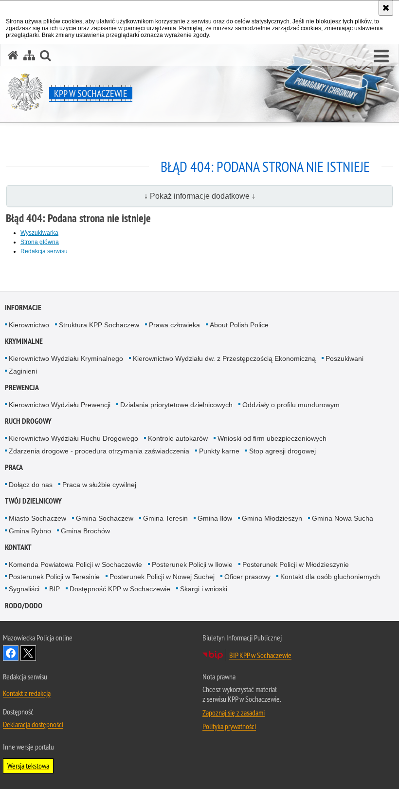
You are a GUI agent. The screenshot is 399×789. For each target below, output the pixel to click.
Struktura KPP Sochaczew (99, 325)
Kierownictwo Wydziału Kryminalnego (66, 358)
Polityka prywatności (229, 726)
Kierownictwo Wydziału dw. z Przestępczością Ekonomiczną (224, 358)
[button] (381, 56)
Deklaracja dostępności (33, 724)
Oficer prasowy (247, 577)
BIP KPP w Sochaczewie (260, 655)
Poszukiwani (344, 358)
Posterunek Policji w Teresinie (54, 577)
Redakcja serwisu (44, 251)
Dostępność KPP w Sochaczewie (120, 589)
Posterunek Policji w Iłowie (192, 564)
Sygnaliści (24, 589)
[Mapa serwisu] (29, 55)
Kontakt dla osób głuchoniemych (330, 577)
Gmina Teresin (165, 518)
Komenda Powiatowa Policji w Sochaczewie (75, 564)
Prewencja (22, 387)
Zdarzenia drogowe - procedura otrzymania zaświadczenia (99, 451)
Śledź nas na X (28, 653)
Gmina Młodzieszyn (272, 518)
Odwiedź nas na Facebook (10, 653)
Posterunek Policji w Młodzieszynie (295, 564)
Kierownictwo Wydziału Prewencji (59, 405)
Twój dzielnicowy (33, 501)
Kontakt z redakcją (27, 693)
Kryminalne (24, 341)
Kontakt (18, 547)
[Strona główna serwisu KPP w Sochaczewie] (13, 55)
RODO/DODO (23, 606)
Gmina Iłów (215, 518)
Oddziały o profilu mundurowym (291, 405)
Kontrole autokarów (178, 438)
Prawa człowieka (174, 325)
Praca (14, 467)
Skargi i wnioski (203, 589)
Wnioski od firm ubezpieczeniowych (272, 438)
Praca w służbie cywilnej (99, 484)
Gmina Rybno (30, 531)
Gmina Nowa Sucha (342, 518)
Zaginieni (23, 371)
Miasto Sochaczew (37, 518)
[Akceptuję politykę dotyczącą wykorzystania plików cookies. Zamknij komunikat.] (386, 8)
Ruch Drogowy (28, 421)
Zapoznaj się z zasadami (233, 712)
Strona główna (39, 242)
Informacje (23, 307)
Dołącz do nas (31, 484)
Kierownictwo (29, 325)
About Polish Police (239, 325)
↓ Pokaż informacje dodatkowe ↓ (199, 196)
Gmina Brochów (85, 531)
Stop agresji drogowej (282, 451)
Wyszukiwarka (39, 232)
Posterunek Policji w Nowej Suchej (162, 577)
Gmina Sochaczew (104, 518)
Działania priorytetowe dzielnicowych (176, 405)
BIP (54, 589)
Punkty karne (219, 451)
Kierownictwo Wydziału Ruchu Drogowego (73, 438)
